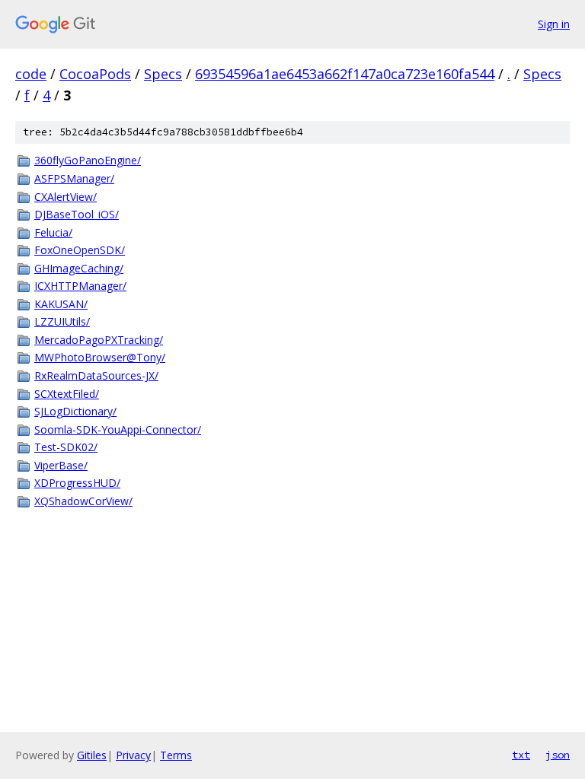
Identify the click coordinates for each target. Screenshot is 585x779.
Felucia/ (53, 232)
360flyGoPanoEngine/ (87, 160)
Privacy (133, 755)
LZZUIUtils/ (62, 321)
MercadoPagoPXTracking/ (98, 339)
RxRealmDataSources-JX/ (96, 375)
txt (521, 755)
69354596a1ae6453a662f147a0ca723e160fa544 (344, 74)
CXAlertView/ (65, 196)
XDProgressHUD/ (77, 482)
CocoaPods (95, 74)
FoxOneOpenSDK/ (79, 250)
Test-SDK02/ (66, 447)
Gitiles (92, 755)
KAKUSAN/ (61, 304)
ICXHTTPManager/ (80, 285)
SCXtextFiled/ (66, 393)
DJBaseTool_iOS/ (76, 214)
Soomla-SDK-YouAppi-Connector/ (117, 429)
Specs (163, 74)
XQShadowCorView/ (83, 501)
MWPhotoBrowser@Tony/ (99, 357)
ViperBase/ (61, 465)
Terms (176, 755)
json (557, 755)
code (30, 74)
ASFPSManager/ (74, 178)
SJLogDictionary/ (75, 411)
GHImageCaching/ (78, 268)
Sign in (554, 24)
